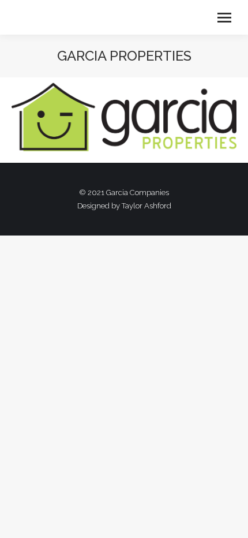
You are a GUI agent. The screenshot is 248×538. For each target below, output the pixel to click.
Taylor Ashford (146, 205)
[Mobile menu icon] (224, 17)
